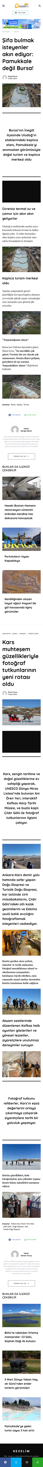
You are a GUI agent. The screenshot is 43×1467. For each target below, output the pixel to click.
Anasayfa (6, 31)
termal (26, 404)
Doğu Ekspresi (18, 1226)
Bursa (13, 404)
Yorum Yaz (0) (20, 456)
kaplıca (19, 404)
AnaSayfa (6, 634)
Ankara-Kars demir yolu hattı (22, 1224)
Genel (16, 31)
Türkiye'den (33, 634)
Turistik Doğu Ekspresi (11, 1229)
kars (26, 1226)
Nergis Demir (12, 76)
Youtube (22, 13)
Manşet (22, 634)
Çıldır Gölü (7, 1226)
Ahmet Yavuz (12, 692)
